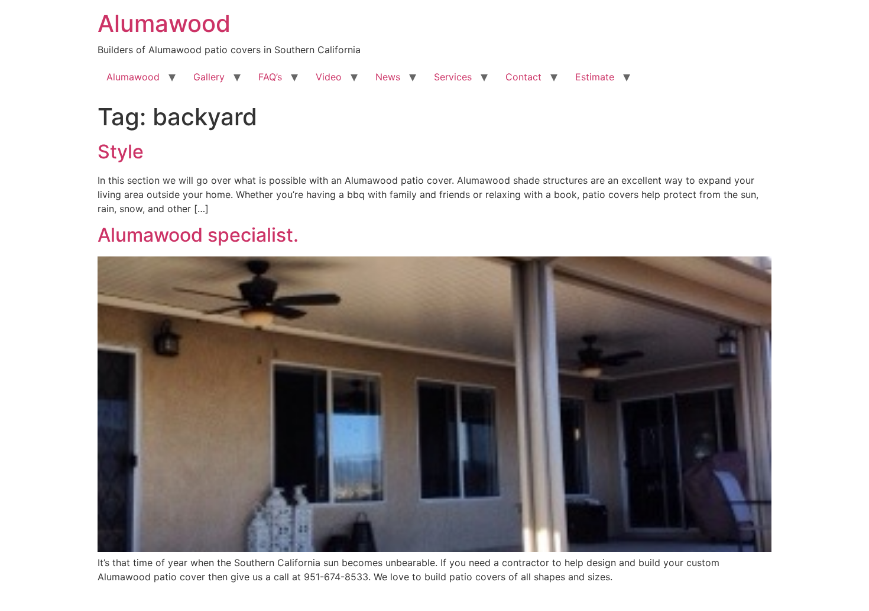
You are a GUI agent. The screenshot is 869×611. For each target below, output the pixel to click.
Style (121, 151)
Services (453, 77)
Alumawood (164, 23)
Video (329, 77)
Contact (523, 77)
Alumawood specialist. (198, 234)
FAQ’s (270, 77)
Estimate (594, 77)
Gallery (209, 77)
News (387, 77)
